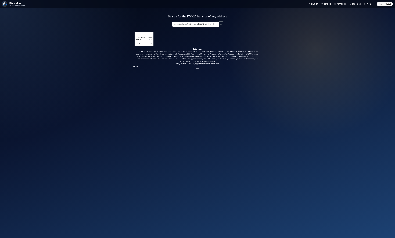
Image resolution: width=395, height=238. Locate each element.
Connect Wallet (384, 4)
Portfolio (341, 4)
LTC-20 (369, 4)
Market (314, 4)
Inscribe (356, 4)
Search (327, 4)
